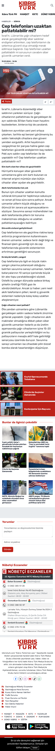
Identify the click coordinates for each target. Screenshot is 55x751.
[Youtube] (30, 679)
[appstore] (16, 726)
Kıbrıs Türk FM (9, 14)
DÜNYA (17, 21)
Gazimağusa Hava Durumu (17, 689)
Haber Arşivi (10, 707)
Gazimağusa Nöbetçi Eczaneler (19, 686)
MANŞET (24, 14)
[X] (20, 679)
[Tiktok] (34, 679)
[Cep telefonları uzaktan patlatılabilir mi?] (27, 82)
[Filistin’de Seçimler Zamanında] (14, 460)
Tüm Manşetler (11, 701)
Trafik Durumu (11, 695)
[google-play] (39, 726)
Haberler (6, 21)
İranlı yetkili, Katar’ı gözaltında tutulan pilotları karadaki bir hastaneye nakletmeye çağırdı (14, 445)
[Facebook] (16, 679)
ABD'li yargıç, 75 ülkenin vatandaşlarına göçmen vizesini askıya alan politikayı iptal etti (39, 499)
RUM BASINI (44, 717)
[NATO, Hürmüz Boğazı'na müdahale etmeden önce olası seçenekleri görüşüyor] (14, 487)
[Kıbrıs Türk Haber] (27, 5)
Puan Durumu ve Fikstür (16, 698)
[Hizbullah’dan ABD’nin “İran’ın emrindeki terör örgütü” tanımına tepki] (41, 433)
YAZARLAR (42, 714)
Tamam (34, 748)
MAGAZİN (20, 714)
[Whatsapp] (39, 679)
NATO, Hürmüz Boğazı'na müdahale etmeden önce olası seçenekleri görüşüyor (13, 499)
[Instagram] (25, 679)
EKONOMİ (31, 717)
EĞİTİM (24, 719)
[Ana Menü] (3, 5)
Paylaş (8, 101)
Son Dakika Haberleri (14, 704)
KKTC (35, 14)
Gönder (7, 549)
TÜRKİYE (8, 717)
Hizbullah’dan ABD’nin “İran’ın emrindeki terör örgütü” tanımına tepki (39, 444)
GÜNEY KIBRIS (10, 719)
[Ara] (52, 5)
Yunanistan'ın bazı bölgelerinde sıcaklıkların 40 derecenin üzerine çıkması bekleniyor (40, 472)
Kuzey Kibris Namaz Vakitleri (18, 692)
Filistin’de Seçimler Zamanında (10, 470)
